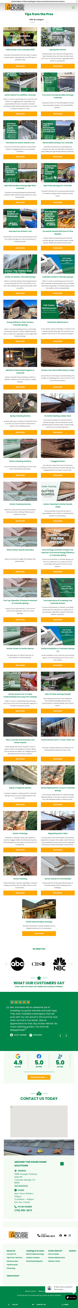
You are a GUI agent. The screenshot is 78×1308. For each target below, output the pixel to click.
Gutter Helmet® (55, 1250)
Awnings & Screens (35, 1250)
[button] (39, 1119)
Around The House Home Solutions (30, 1163)
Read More (20, 66)
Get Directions (21, 1185)
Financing (11, 1268)
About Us (11, 1250)
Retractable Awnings (35, 1254)
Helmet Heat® (13, 1275)
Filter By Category (36, 19)
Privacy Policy (30, 1291)
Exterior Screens (33, 1257)
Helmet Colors (54, 1261)
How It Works (53, 1254)
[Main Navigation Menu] (73, 8)
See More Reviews (37, 1077)
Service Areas (12, 1261)
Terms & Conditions (45, 1291)
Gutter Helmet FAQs (56, 1257)
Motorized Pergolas (34, 1261)
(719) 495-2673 (23, 1210)
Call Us (15, 1305)
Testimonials (12, 1264)
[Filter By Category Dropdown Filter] (39, 22)
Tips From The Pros (14, 1257)
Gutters (72, 1250)
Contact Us (11, 1254)
